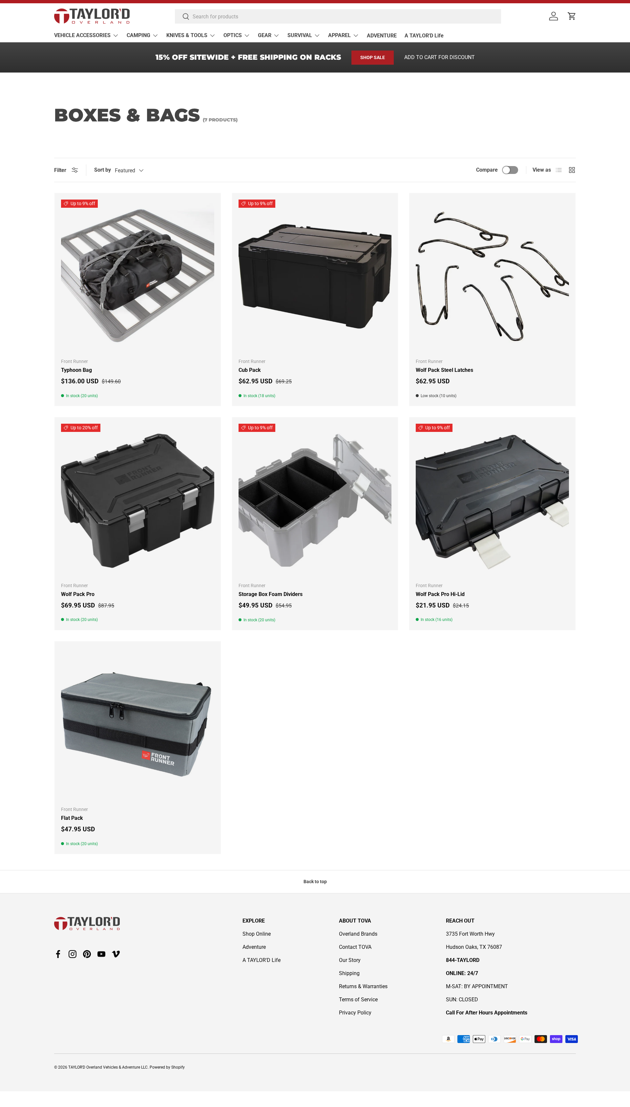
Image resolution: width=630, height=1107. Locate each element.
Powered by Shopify (167, 1067)
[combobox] (338, 16)
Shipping (349, 973)
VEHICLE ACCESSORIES (82, 35)
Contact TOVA (355, 947)
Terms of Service (358, 999)
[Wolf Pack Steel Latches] (492, 276)
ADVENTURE (382, 35)
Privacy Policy (355, 1013)
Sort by (102, 170)
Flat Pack (72, 818)
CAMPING (138, 35)
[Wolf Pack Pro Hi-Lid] (492, 500)
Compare (487, 170)
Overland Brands (358, 934)
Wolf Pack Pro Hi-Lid (440, 594)
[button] (572, 16)
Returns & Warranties (363, 986)
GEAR (264, 35)
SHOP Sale (372, 57)
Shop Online (256, 934)
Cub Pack (250, 370)
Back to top (315, 881)
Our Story (350, 960)
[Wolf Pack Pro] (137, 500)
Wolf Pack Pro (77, 594)
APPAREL (339, 35)
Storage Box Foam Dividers (271, 594)
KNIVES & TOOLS (186, 35)
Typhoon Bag (76, 370)
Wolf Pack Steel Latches (444, 370)
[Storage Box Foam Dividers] (315, 500)
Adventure (254, 947)
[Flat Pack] (137, 724)
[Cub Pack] (315, 276)
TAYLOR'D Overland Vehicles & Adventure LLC (108, 1067)
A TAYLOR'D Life (424, 35)
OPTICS (232, 35)
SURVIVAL (299, 35)
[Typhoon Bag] (137, 276)
